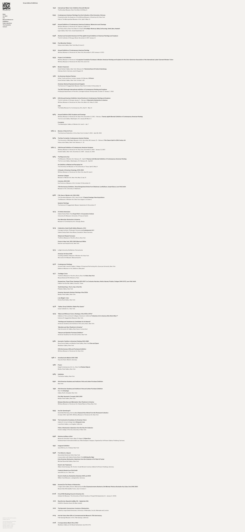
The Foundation (7, 25)
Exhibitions (5, 21)
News (4, 14)
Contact (5, 26)
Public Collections (7, 23)
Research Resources (8, 19)
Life (4, 17)
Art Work (5, 16)
